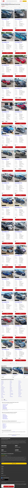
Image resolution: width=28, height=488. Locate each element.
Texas (2, 395)
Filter (3, 6)
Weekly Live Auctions (3, 451)
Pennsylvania (11, 393)
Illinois (10, 384)
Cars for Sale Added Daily (18, 451)
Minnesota (19, 387)
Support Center (14, 435)
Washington (11, 396)
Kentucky (19, 385)
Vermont (19, 395)
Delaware (2, 383)
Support (2, 473)
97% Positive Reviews (3, 454)
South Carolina (3, 394)
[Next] (17, 363)
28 (16, 363)
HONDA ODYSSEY (5, 407)
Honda (10, 3)
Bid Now (7, 99)
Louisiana (2, 386)
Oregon (2, 393)
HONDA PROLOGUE (5, 416)
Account (2, 471)
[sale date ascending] (24, 6)
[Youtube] (5, 475)
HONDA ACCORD (5, 405)
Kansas (11, 385)
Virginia (2, 396)
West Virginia (20, 396)
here (14, 431)
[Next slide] (12, 13)
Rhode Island (20, 393)
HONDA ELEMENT (5, 415)
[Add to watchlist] (12, 10)
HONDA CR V (4, 406)
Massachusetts (3, 387)
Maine (10, 386)
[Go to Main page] (3, 1)
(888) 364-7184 (7, 481)
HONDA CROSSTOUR (5, 418)
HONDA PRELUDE (5, 408)
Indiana (19, 384)
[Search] (16, 1)
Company (2, 466)
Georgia (19, 383)
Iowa (1, 385)
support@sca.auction (12, 481)
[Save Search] (26, 6)
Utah (10, 395)
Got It (8, 486)
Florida (10, 383)
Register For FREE (14, 463)
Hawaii (2, 384)
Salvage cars (6, 3)
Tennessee (19, 394)
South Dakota (11, 394)
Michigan (11, 387)
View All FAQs (5, 400)
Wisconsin (2, 397)
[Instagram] (1, 475)
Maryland (19, 386)
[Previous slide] (2, 13)
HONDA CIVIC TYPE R (5, 404)
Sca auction (2, 3)
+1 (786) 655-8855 (3, 481)
